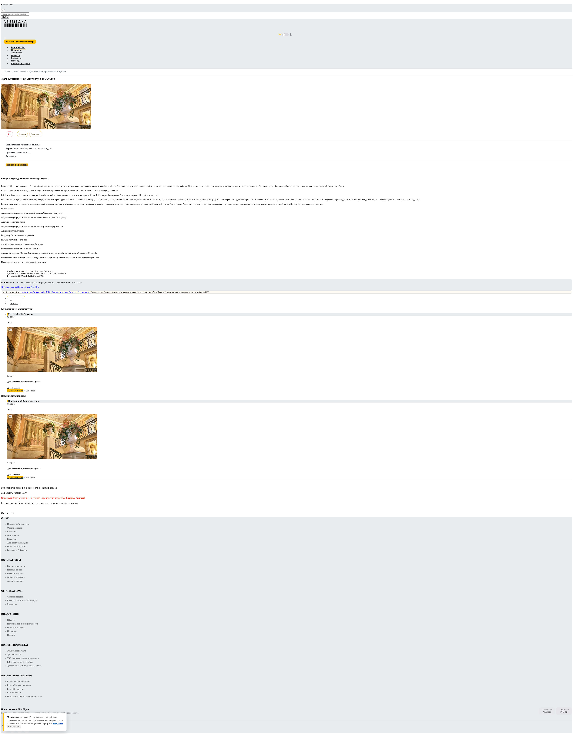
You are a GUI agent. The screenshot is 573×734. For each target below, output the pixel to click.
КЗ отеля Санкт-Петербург (20, 662)
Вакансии (11, 539)
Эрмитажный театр (16, 651)
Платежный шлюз (15, 627)
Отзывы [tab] (14, 303)
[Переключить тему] (285, 34)
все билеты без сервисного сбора (20, 41)
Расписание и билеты (17, 165)
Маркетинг (12, 604)
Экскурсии (16, 53)
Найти (5, 17)
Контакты (16, 58)
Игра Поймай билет (16, 546)
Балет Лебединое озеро (18, 681)
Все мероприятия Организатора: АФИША (20, 287)
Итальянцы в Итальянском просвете (24, 696)
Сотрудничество (15, 597)
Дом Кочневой (14, 654)
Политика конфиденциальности (22, 624)
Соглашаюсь (14, 726)
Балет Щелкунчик (15, 689)
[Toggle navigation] (5, 38)
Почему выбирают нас (18, 524)
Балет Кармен (14, 692)
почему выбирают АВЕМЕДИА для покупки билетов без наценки (56, 292)
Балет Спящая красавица (19, 685)
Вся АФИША (18, 47)
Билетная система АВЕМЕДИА (22, 600)
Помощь (15, 61)
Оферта (11, 620)
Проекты (11, 631)
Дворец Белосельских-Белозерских (24, 665)
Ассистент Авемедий (17, 543)
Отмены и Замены (16, 577)
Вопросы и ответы (16, 566)
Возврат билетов (15, 573)
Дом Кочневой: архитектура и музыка (24, 381)
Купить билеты (15, 390)
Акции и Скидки (15, 581)
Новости (15, 55)
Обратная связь (14, 528)
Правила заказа (14, 570)
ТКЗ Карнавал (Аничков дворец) (23, 658)
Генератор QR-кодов (17, 550)
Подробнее (58, 723)
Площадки (16, 50)
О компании (13, 535)
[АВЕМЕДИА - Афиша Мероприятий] (285, 23)
